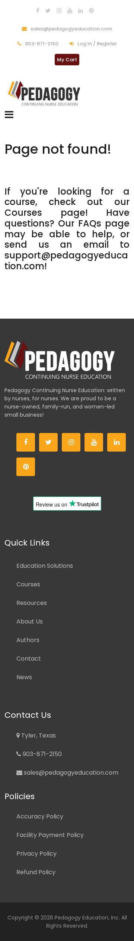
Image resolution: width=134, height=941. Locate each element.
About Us (29, 621)
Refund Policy (35, 872)
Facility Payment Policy (50, 835)
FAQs (89, 223)
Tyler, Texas (38, 735)
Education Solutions (44, 565)
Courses (23, 212)
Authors (27, 640)
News (24, 677)
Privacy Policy (36, 853)
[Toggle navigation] (9, 114)
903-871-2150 (41, 43)
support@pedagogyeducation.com (66, 260)
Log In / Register (96, 43)
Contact (28, 658)
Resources (31, 603)
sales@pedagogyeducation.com (70, 28)
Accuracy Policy (39, 816)
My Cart (67, 59)
